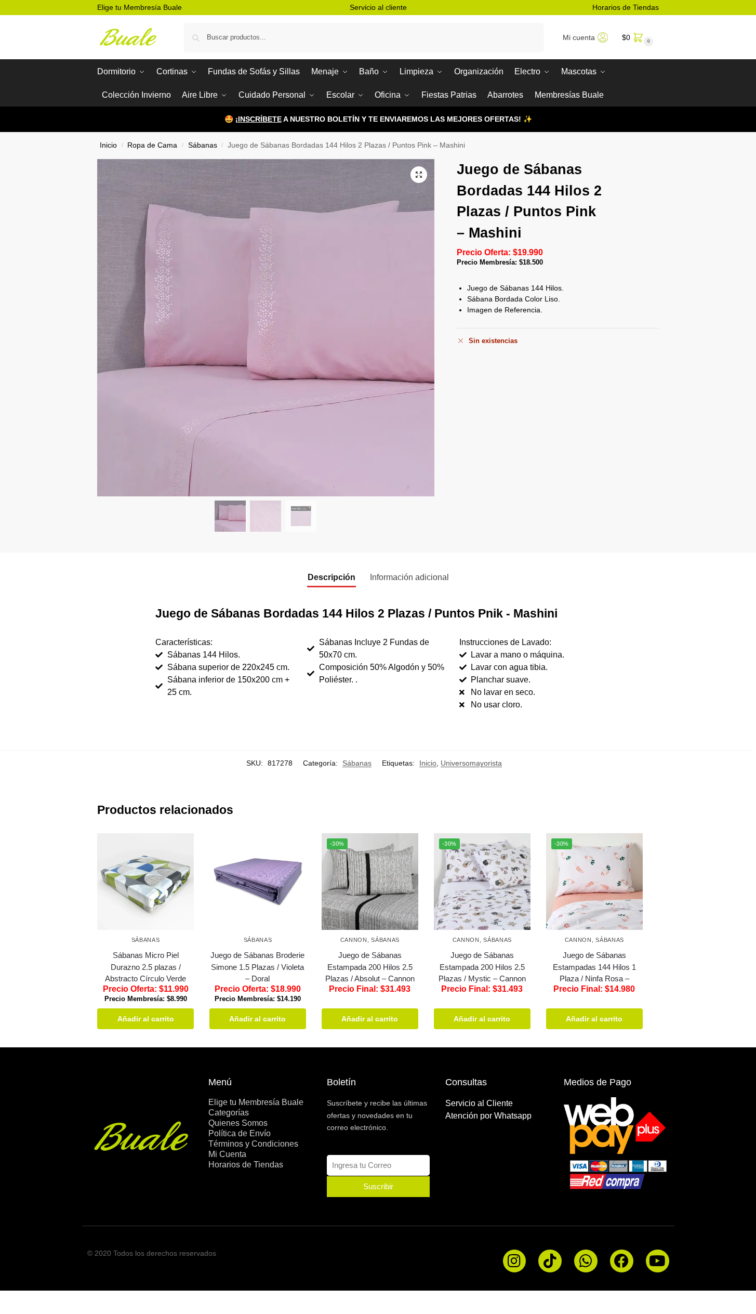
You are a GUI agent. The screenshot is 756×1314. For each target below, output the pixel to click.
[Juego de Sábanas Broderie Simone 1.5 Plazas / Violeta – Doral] (257, 881)
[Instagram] (514, 1261)
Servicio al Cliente (479, 1103)
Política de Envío (239, 1133)
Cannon (353, 940)
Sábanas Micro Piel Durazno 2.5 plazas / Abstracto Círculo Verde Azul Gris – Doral (145, 973)
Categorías (228, 1112)
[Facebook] (621, 1261)
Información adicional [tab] (409, 577)
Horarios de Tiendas (625, 7)
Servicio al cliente (378, 7)
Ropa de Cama (152, 145)
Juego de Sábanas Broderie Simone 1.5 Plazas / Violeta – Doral (257, 967)
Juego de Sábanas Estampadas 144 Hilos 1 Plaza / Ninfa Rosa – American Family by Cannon (594, 978)
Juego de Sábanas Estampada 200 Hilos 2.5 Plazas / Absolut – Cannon (370, 967)
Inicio (108, 145)
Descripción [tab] (331, 577)
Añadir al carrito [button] (145, 1019)
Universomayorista (471, 763)
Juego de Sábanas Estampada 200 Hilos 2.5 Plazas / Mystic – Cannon (482, 967)
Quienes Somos (238, 1123)
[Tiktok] (550, 1261)
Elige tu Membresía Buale (139, 7)
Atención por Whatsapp (488, 1115)
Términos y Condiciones (253, 1143)
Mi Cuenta (227, 1154)
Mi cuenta (579, 37)
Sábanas (202, 145)
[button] (636, 37)
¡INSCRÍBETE (258, 119)
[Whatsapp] (586, 1261)
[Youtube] (657, 1261)
